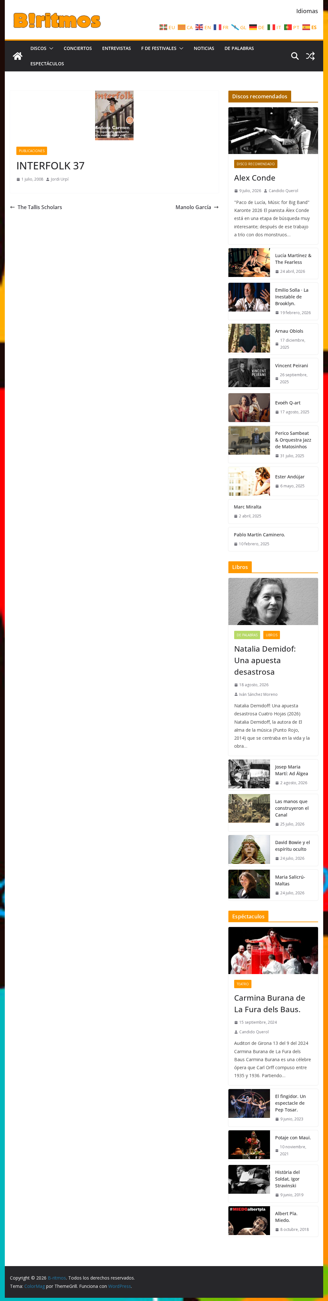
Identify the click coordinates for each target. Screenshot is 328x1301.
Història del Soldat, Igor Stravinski (287, 1179)
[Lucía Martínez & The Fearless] (249, 263)
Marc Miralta (247, 507)
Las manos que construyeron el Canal (292, 808)
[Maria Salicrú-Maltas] (249, 885)
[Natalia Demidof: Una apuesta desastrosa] (273, 601)
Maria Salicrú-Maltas (290, 880)
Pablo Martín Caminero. (259, 535)
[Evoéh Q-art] (249, 407)
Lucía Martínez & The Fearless (293, 258)
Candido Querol (283, 190)
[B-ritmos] (17, 56)
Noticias (204, 48)
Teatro (243, 984)
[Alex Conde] (273, 130)
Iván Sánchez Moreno (258, 694)
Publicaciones (32, 151)
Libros (271, 635)
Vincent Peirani (291, 365)
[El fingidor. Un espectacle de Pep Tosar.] (249, 1107)
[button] (49, 48)
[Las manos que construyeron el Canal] (249, 813)
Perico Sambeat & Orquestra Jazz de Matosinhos (293, 440)
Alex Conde (254, 177)
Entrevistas (116, 48)
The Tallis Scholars (40, 207)
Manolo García (193, 207)
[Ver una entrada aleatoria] (310, 56)
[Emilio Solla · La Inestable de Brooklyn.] (249, 301)
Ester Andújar (290, 477)
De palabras (239, 48)
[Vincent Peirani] (249, 373)
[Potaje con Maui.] (249, 1145)
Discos (38, 48)
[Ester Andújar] (249, 481)
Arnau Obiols (289, 331)
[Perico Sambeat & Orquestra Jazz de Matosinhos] (249, 444)
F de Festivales (158, 48)
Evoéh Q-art (287, 403)
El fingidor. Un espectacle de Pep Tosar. (290, 1103)
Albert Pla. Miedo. (286, 1216)
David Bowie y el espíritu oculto (292, 845)
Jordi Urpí (60, 179)
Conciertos (78, 48)
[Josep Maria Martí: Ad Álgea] (249, 775)
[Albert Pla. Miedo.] (249, 1221)
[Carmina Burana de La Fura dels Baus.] (273, 950)
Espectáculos (47, 64)
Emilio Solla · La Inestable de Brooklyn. (291, 296)
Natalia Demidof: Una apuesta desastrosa (265, 660)
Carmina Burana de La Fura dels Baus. (269, 1003)
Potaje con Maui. (293, 1137)
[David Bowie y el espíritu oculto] (249, 850)
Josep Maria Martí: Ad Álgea (291, 770)
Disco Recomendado (256, 164)
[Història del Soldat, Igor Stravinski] (249, 1183)
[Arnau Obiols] (249, 339)
